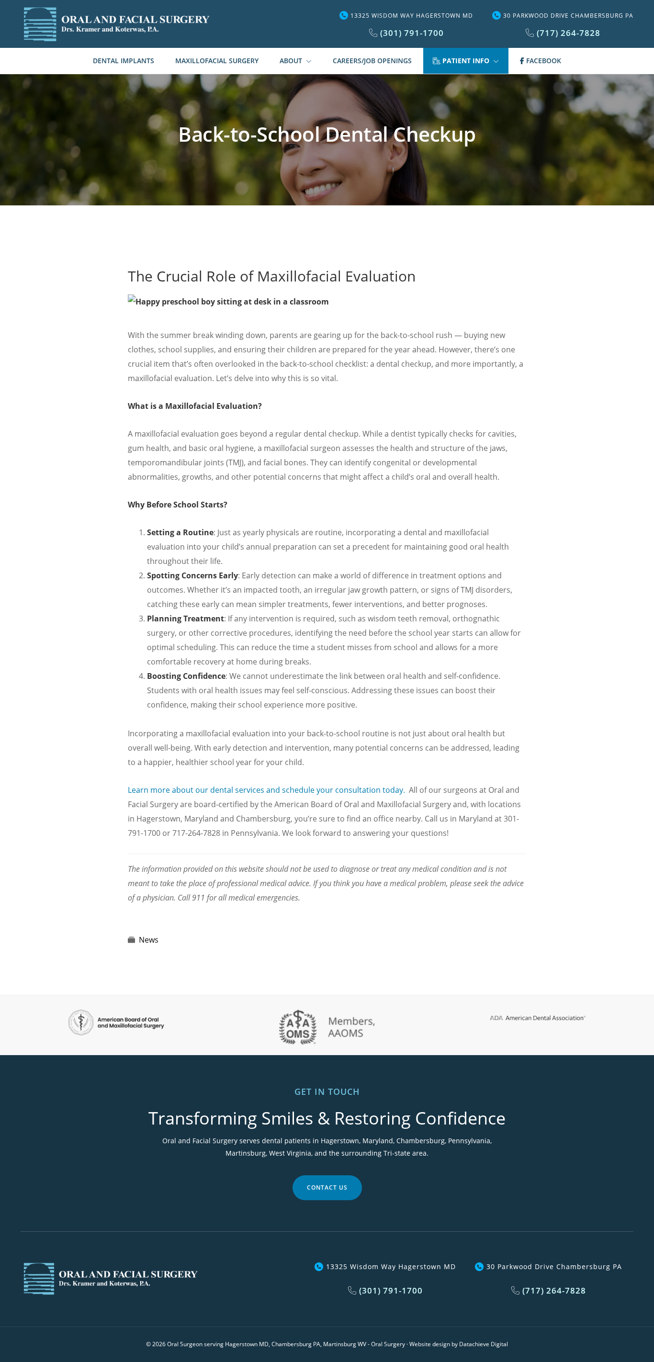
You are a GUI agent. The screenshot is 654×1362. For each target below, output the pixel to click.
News (148, 939)
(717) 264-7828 (567, 32)
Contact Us (327, 1187)
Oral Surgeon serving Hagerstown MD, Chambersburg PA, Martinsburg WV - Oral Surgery (286, 1344)
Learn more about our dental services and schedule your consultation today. (266, 790)
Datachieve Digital (483, 1344)
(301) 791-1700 (411, 32)
